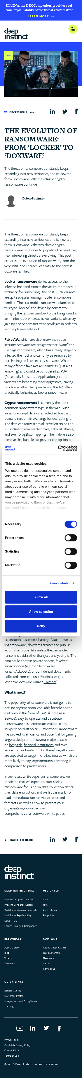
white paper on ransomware (43, 776)
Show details (58, 583)
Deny (41, 626)
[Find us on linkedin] (34, 1030)
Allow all (41, 597)
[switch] (71, 537)
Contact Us (49, 969)
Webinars (9, 963)
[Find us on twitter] (48, 1030)
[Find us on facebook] (62, 1030)
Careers (47, 963)
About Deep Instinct (54, 947)
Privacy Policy (11, 1040)
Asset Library (11, 947)
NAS (45, 905)
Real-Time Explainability (17, 915)
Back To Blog (8, 55)
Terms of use (11, 1055)
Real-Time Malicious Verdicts (20, 910)
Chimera (50, 682)
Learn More (38, 16)
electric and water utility (26, 750)
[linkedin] (52, 111)
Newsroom (49, 958)
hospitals (16, 744)
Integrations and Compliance (20, 1001)
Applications (50, 910)
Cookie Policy (11, 1050)
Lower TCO (10, 920)
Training (9, 1006)
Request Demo (12, 990)
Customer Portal (13, 996)
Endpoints (48, 915)
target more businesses (45, 755)
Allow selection (41, 611)
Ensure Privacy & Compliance (20, 926)
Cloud (46, 899)
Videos (8, 958)
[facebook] (76, 112)
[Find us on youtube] (20, 1030)
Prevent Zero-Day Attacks (19, 905)
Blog (6, 953)
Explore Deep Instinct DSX (19, 899)
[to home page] (16, 31)
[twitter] (64, 111)
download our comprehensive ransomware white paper (34, 810)
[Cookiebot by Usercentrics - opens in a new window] (58, 448)
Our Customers (52, 953)
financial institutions (39, 744)
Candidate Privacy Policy (17, 1045)
